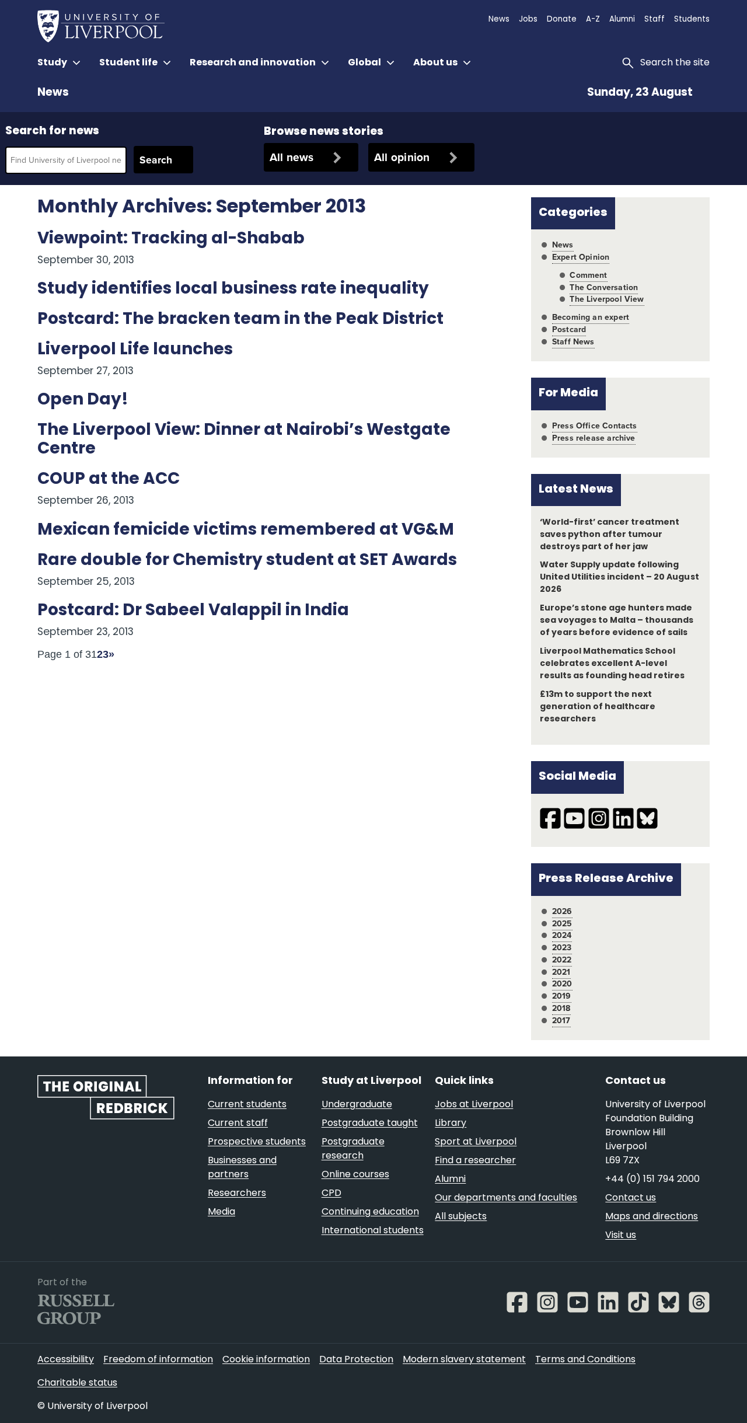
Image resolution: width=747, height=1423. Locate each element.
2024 (562, 935)
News (53, 93)
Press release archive (594, 438)
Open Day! (82, 400)
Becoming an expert (590, 317)
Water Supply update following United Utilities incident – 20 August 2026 (619, 577)
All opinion (402, 157)
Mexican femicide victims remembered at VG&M (245, 530)
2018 (561, 1008)
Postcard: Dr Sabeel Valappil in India (193, 611)
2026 (562, 911)
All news (292, 157)
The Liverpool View (607, 299)
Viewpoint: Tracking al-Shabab (171, 239)
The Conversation (604, 287)
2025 (562, 924)
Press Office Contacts (594, 426)
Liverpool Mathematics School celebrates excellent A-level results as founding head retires (612, 664)
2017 (561, 1020)
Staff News (573, 342)
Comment (588, 275)
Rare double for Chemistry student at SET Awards (247, 561)
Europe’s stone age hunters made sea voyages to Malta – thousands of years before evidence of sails (617, 620)
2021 (561, 972)
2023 (562, 947)
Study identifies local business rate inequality (233, 289)
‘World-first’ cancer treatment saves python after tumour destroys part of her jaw (610, 535)
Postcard (569, 329)
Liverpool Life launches (135, 350)
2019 (561, 996)
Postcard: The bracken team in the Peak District (240, 320)
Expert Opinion (580, 257)
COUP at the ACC (108, 480)
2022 (562, 960)
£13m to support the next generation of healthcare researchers (597, 707)
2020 (562, 984)
